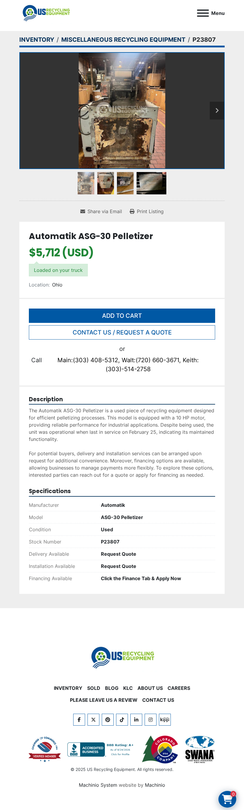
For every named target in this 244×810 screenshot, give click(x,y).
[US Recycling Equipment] (122, 657)
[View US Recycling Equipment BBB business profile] (101, 749)
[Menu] (203, 13)
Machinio (155, 785)
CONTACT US (158, 700)
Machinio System (98, 785)
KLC (128, 688)
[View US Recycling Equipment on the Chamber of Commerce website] (45, 749)
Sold (93, 688)
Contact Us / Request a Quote (122, 332)
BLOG (111, 688)
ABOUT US (150, 688)
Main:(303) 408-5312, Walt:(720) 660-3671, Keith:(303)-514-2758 (128, 365)
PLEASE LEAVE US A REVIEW (103, 700)
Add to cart (122, 315)
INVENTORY (68, 688)
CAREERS (179, 688)
